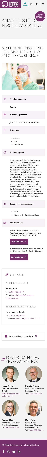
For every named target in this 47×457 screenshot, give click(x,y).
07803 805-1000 (34, 430)
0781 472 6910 (15, 315)
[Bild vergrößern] (23, 76)
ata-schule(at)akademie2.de (24, 318)
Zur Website (17, 241)
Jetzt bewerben (40, 16)
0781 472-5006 (34, 393)
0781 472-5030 (11, 428)
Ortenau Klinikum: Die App (21, 336)
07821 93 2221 (15, 292)
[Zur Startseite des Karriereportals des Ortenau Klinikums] (10, 4)
